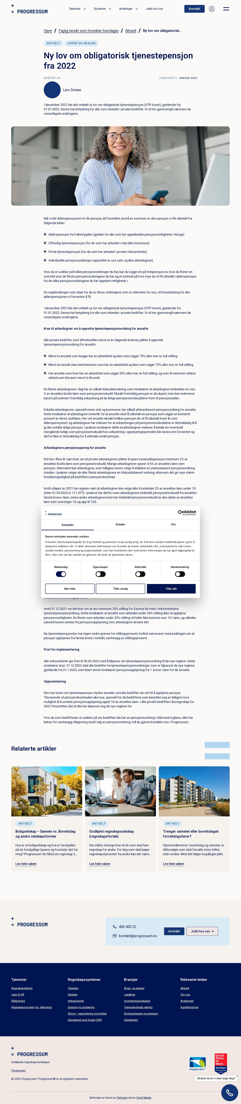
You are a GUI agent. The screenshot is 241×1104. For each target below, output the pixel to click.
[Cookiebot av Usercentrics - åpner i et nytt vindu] (180, 512)
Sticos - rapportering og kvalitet (87, 1013)
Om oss (185, 994)
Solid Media (143, 1097)
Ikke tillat (69, 588)
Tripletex (73, 988)
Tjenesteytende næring (138, 1007)
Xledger (72, 994)
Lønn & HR (17, 994)
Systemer (100, 8)
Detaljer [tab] (120, 524)
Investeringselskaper (137, 1001)
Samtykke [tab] (68, 524)
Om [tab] (173, 524)
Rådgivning (18, 1001)
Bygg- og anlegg (134, 988)
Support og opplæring (81, 1007)
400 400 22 (127, 927)
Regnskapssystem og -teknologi (31, 1007)
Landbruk (129, 994)
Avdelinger (125, 8)
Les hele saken (26, 864)
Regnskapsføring (21, 988)
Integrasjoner (76, 1001)
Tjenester (74, 8)
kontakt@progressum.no (138, 936)
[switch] (101, 574)
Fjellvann (122, 1097)
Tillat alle (171, 588)
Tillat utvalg (120, 588)
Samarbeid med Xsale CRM (85, 1020)
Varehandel (131, 1020)
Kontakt (194, 9)
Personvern (18, 1070)
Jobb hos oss (154, 8)
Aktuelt (184, 988)
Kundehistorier (189, 1007)
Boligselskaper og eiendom (141, 1013)
